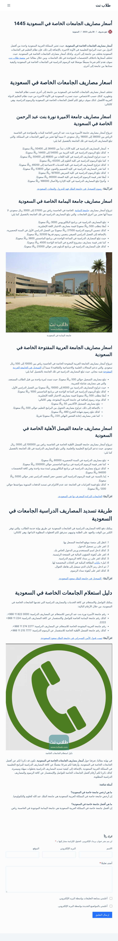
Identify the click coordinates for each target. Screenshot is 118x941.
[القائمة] (8, 5)
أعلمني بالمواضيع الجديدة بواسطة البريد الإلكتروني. (82, 906)
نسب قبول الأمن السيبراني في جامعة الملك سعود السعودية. (71, 638)
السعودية (76, 32)
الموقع (36, 848)
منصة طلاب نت (17, 57)
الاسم (109, 848)
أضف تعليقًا (106, 863)
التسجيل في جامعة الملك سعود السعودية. (80, 578)
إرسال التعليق (102, 914)
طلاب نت (103, 5)
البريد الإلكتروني (68, 848)
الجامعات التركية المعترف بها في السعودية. (80, 496)
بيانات (97, 562)
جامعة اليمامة (82, 210)
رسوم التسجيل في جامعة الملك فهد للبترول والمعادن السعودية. (69, 188)
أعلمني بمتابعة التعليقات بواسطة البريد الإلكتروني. (83, 898)
